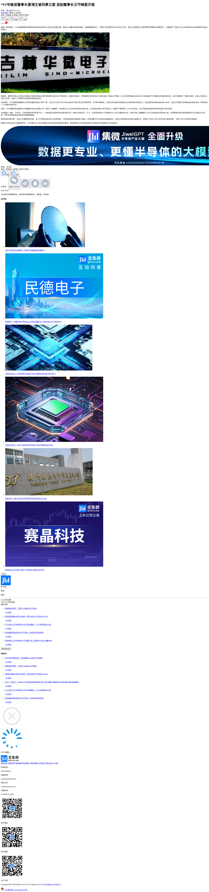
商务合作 (48, 763)
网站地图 (33, 763)
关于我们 (41, 763)
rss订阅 (55, 763)
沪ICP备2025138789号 (51, 884)
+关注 (3, 574)
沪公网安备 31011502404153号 (15, 890)
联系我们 (26, 763)
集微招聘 (19, 763)
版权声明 (11, 763)
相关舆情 (4, 13)
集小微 (9, 10)
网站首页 (4, 763)
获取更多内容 (6, 649)
